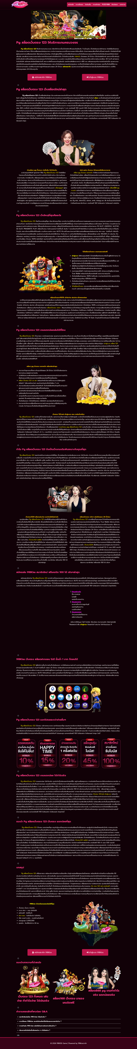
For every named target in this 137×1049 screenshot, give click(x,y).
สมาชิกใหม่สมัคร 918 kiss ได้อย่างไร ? (32, 1017)
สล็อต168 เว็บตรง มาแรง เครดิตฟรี (68, 1000)
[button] (68, 1017)
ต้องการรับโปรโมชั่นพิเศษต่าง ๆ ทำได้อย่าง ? (34, 1030)
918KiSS (77, 56)
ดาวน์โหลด (79, 4)
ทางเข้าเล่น (96, 4)
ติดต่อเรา (115, 4)
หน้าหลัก (71, 4)
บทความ (122, 4)
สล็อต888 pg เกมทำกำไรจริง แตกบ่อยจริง (103, 992)
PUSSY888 (106, 4)
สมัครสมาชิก (67, 67)
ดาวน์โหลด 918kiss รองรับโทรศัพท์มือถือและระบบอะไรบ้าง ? (40, 1021)
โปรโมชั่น (88, 4)
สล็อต (96, 98)
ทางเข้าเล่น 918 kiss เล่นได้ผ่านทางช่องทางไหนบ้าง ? (37, 1026)
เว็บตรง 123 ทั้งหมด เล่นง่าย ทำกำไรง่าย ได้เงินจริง (33, 998)
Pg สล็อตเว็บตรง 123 (28, 873)
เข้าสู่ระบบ (75, 256)
